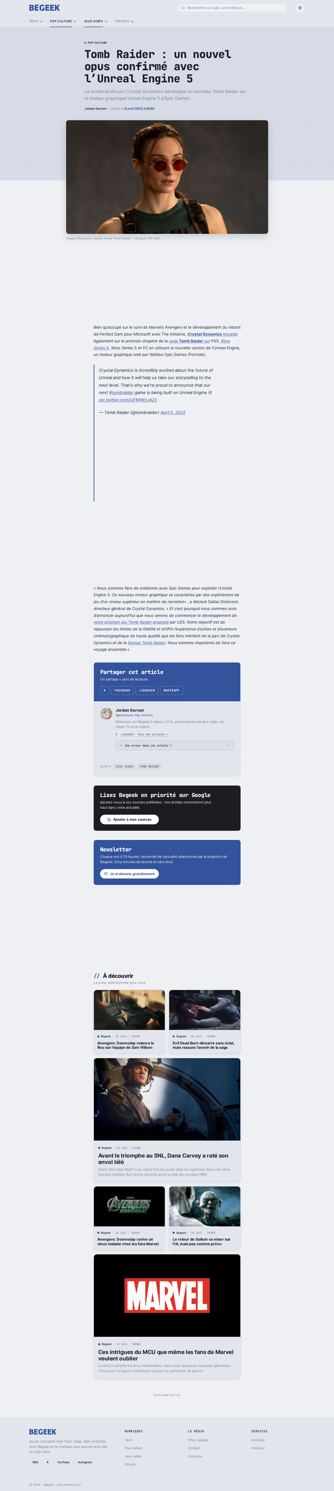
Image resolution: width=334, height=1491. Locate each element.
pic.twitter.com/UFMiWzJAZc (128, 399)
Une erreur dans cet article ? (148, 745)
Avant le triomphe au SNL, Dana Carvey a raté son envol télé (163, 1158)
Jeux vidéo (93, 21)
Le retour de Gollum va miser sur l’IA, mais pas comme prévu (201, 1241)
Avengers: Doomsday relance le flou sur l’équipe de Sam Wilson (125, 1045)
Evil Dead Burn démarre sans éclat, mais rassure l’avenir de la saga (203, 1045)
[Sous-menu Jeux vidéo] (105, 21)
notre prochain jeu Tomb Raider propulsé (131, 622)
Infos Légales (198, 1440)
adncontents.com (69, 1484)
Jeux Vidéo (124, 766)
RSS (35, 1462)
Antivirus (258, 1448)
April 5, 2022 (172, 412)
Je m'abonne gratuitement (132, 874)
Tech (33, 21)
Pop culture (61, 21)
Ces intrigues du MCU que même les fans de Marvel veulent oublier (165, 1355)
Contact (194, 1448)
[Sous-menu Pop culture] (74, 21)
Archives (258, 1440)
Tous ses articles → (153, 734)
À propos (195, 1456)
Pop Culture (97, 43)
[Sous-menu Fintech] (132, 21)
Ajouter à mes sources (132, 819)
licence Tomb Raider (146, 643)
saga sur (189, 341)
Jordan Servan (95, 108)
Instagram (85, 1462)
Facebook (122, 690)
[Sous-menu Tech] (41, 21)
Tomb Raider (149, 766)
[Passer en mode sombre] (300, 8)
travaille (213, 334)
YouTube (63, 1462)
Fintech (122, 21)
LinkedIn (147, 690)
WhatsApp (171, 690)
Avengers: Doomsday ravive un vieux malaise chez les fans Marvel (128, 1241)
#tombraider (121, 392)
